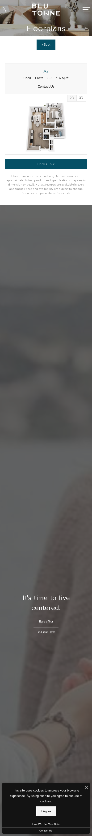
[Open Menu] (86, 9)
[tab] (71, 98)
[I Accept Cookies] (86, 788)
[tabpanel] (46, 128)
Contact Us (45, 830)
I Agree (46, 811)
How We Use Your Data (45, 824)
